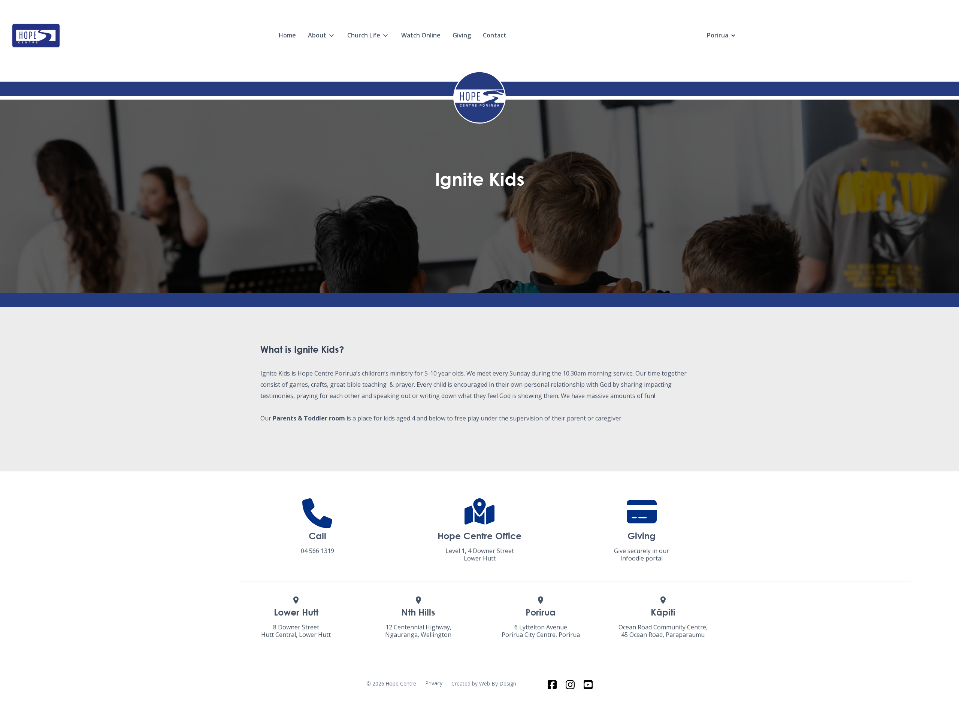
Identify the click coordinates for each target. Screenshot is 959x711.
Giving (462, 35)
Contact (494, 35)
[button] (321, 35)
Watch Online (421, 35)
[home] (36, 36)
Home (287, 35)
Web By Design (497, 683)
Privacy (433, 683)
